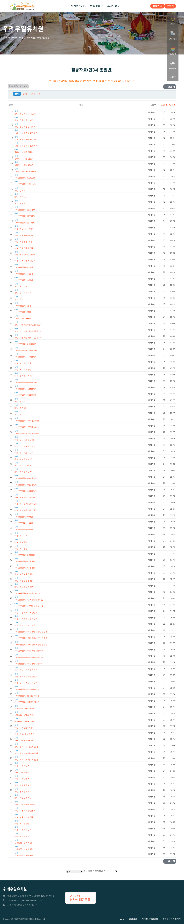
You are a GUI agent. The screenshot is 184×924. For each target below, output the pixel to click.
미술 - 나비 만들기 (21, 766)
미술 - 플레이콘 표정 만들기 (25, 670)
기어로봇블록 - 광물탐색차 (25, 382)
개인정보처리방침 (150, 919)
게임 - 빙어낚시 (20, 190)
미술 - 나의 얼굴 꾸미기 (24, 727)
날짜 (171, 105)
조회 (163, 105)
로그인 (170, 6)
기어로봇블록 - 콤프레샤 (24, 209)
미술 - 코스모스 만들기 (23, 363)
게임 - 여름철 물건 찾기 (24, 574)
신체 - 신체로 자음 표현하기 (25, 133)
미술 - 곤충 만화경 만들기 (25, 248)
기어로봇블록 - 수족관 (23, 516)
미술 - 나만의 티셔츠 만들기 (25, 612)
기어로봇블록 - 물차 (22, 305)
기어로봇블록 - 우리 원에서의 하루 (28, 651)
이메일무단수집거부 (172, 919)
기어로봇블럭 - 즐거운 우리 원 (26, 689)
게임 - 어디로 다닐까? (23, 459)
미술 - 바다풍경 (20, 535)
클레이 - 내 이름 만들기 (24, 152)
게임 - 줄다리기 (20, 401)
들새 (40, 93)
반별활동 (95, 6)
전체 (17, 93)
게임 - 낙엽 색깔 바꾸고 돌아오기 (28, 324)
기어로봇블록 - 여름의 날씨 (25, 478)
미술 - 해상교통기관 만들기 (25, 497)
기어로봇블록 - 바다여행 (24, 555)
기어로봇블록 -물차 (22, 318)
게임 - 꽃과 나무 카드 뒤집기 (26, 746)
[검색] (116, 871)
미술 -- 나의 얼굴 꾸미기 (24, 734)
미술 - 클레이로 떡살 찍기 (25, 446)
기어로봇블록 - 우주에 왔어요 (26, 420)
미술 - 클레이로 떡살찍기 (24, 440)
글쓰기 (171, 86)
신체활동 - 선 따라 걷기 (24, 842)
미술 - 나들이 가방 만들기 (25, 804)
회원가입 (157, 6)
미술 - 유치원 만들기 (22, 823)
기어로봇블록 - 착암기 (23, 267)
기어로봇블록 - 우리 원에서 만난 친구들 (30, 631)
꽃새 (25, 93)
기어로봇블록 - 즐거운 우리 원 (26, 695)
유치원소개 (77, 6)
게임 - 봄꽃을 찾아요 (22, 785)
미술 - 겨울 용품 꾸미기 (24, 229)
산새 (32, 93)
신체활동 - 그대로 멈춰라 (24, 708)
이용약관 (133, 919)
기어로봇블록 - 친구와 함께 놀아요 (28, 593)
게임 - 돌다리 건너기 (22, 286)
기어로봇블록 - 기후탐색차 (25, 344)
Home (121, 919)
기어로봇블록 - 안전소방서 (25, 171)
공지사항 (112, 6)
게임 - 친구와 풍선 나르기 (25, 113)
